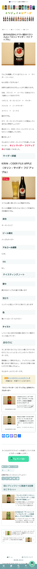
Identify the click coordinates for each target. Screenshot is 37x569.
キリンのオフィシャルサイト (18, 378)
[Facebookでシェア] (7, 478)
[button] (33, 450)
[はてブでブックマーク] (10, 478)
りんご (11, 470)
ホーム (10, 557)
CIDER (5, 466)
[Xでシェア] (3, 478)
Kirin (5, 470)
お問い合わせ (19, 560)
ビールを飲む (14, 466)
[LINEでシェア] (14, 478)
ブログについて (28, 557)
